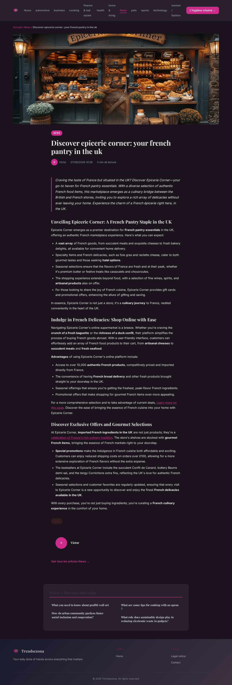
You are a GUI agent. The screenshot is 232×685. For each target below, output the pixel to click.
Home (27, 10)
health (100, 10)
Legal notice (178, 656)
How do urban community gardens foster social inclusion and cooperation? (77, 615)
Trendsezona (32, 650)
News (123, 10)
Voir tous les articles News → (70, 561)
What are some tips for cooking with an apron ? (150, 607)
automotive (42, 10)
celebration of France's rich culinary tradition (81, 437)
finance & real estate (88, 10)
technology (160, 10)
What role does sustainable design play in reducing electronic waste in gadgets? (147, 619)
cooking (74, 10)
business (59, 10)
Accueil (17, 27)
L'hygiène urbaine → (203, 10)
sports (145, 10)
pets (134, 10)
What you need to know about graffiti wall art (80, 605)
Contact (176, 662)
